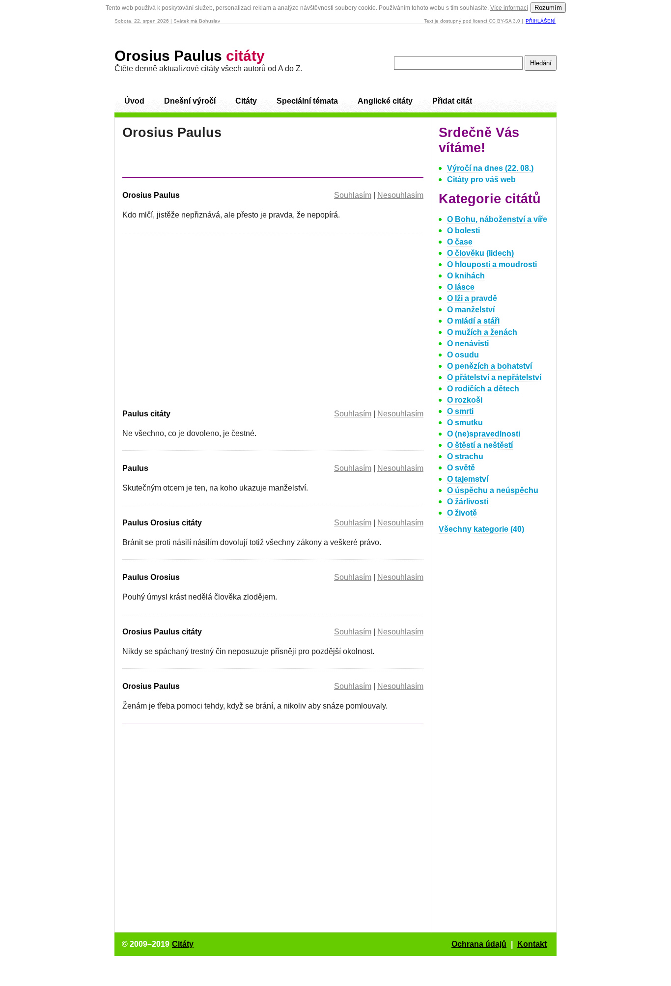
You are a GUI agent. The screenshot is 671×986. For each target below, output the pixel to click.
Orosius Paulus (189, 56)
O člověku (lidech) (480, 253)
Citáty (246, 101)
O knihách (466, 276)
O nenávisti (468, 343)
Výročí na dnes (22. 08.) (490, 168)
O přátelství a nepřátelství (494, 377)
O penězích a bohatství (489, 366)
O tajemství (467, 479)
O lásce (461, 287)
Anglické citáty (385, 101)
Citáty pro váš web (481, 179)
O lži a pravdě (472, 298)
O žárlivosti (467, 501)
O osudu (463, 355)
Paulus (135, 468)
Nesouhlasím (400, 195)
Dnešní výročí (190, 101)
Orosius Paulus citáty (162, 632)
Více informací (509, 7)
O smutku (465, 422)
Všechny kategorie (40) (481, 529)
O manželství (471, 309)
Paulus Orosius (151, 577)
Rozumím (548, 7)
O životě (462, 513)
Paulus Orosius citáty (162, 523)
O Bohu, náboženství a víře (497, 219)
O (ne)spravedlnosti (483, 434)
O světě (461, 468)
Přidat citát (452, 101)
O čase (460, 242)
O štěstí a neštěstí (480, 445)
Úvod (134, 101)
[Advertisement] (204, 318)
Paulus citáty (146, 414)
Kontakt (532, 944)
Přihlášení (541, 21)
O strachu (465, 456)
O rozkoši (464, 400)
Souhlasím (352, 195)
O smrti (460, 411)
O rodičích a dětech (483, 388)
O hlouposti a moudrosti (492, 264)
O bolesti (463, 230)
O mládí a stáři (473, 321)
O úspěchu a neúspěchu (492, 490)
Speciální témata (307, 101)
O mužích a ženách (482, 332)
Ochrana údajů (478, 944)
